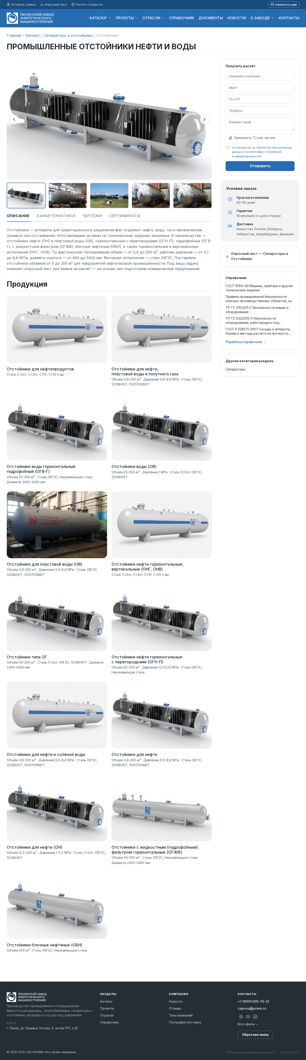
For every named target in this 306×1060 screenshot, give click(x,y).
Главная (14, 35)
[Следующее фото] (204, 119)
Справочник (109, 1022)
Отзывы (175, 1008)
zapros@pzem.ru (252, 1008)
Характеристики (56, 216)
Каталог (33, 35)
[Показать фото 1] (26, 196)
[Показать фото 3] (109, 196)
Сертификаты (124, 216)
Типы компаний (181, 1015)
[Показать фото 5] (192, 196)
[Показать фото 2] (67, 196)
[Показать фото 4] (150, 196)
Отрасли (107, 1015)
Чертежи (92, 216)
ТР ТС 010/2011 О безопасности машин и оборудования (257, 310)
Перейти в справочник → (246, 342)
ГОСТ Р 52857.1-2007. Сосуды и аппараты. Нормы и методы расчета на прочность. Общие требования (258, 331)
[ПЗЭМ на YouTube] (248, 1017)
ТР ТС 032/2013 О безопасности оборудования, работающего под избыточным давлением (252, 320)
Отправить (260, 166)
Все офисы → (248, 1024)
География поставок (185, 1022)
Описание (18, 216)
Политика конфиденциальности (251, 1052)
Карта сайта (289, 1052)
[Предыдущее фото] (14, 119)
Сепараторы (235, 369)
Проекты (107, 1008)
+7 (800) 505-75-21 (253, 1001)
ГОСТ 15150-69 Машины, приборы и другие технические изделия (259, 288)
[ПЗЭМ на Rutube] (241, 1017)
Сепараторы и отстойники (68, 35)
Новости (175, 1001)
